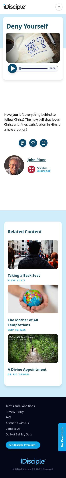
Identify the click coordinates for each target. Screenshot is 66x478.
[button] (58, 7)
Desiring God (43, 170)
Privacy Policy (15, 412)
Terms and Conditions (20, 406)
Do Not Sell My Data (19, 434)
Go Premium (62, 437)
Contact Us (13, 429)
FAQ (8, 417)
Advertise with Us (17, 423)
